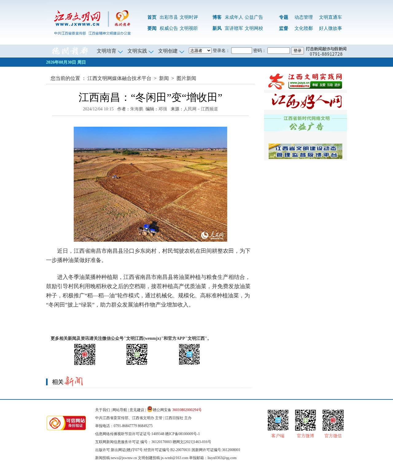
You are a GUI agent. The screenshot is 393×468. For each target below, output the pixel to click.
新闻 (164, 78)
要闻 (152, 28)
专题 (283, 17)
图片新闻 (186, 78)
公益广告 (254, 17)
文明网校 (254, 28)
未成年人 (234, 17)
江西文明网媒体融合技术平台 (119, 78)
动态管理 (303, 17)
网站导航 (119, 410)
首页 (152, 17)
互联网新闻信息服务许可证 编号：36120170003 (133, 442)
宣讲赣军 (234, 28)
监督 (283, 28)
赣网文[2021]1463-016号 (192, 442)
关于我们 (102, 410)
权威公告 (169, 28)
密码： (259, 50)
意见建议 (137, 410)
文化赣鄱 (303, 28)
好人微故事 (330, 28)
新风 (217, 28)
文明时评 (189, 17)
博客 (217, 17)
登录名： (221, 50)
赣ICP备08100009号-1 (182, 434)
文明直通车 (330, 17)
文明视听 (189, 28)
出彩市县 (169, 17)
